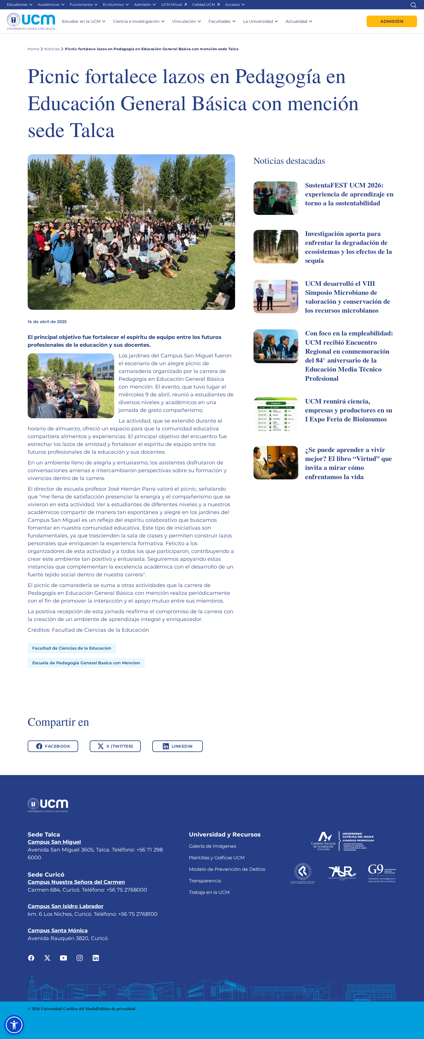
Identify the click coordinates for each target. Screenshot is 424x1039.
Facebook (57, 746)
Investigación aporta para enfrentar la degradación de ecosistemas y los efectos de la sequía (348, 246)
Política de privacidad (116, 1009)
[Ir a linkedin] (95, 957)
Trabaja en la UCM (209, 892)
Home (33, 49)
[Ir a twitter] (47, 957)
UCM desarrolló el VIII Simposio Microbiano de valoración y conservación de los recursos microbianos (347, 296)
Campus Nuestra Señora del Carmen (76, 882)
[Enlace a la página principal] (31, 21)
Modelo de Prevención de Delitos (227, 869)
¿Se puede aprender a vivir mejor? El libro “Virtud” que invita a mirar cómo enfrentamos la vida (348, 462)
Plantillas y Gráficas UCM (217, 857)
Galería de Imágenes (212, 846)
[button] (20, 4)
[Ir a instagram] (79, 957)
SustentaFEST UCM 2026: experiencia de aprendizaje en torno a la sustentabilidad (349, 194)
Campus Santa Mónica (58, 930)
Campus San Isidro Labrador (66, 906)
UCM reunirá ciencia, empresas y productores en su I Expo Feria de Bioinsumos (348, 410)
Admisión (391, 21)
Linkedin (182, 746)
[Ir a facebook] (31, 957)
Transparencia (205, 881)
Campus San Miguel (54, 842)
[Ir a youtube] (63, 957)
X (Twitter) (119, 746)
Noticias (52, 49)
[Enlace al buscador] (413, 4)
